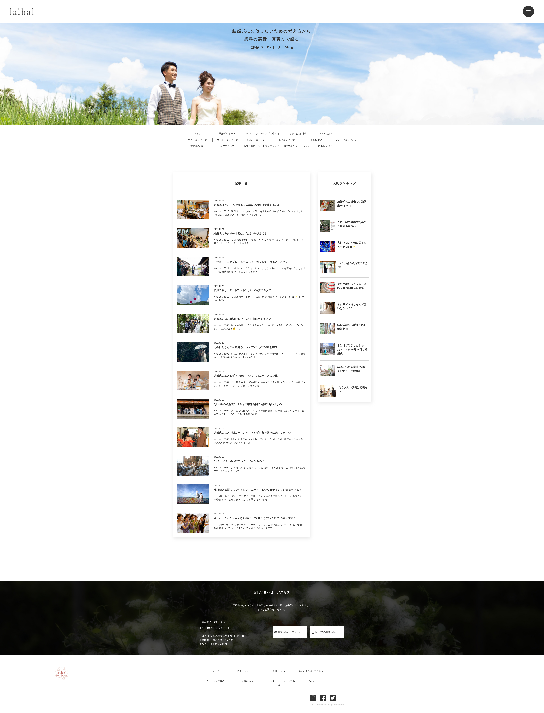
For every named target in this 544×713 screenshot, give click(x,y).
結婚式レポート (227, 133)
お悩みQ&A (247, 681)
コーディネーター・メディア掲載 (279, 683)
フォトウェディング (346, 140)
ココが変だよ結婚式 (295, 133)
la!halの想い (325, 133)
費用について (279, 671)
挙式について (227, 146)
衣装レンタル (325, 146)
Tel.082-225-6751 (214, 628)
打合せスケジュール (247, 671)
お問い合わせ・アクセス (311, 671)
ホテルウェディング (227, 140)
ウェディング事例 (215, 681)
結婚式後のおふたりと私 (296, 146)
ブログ (311, 681)
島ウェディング (287, 140)
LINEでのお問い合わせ (327, 632)
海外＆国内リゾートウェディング (261, 146)
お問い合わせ (289, 632)
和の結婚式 (317, 140)
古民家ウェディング (257, 140)
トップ (197, 133)
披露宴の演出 (197, 146)
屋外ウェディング (197, 140)
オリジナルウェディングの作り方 (261, 133)
